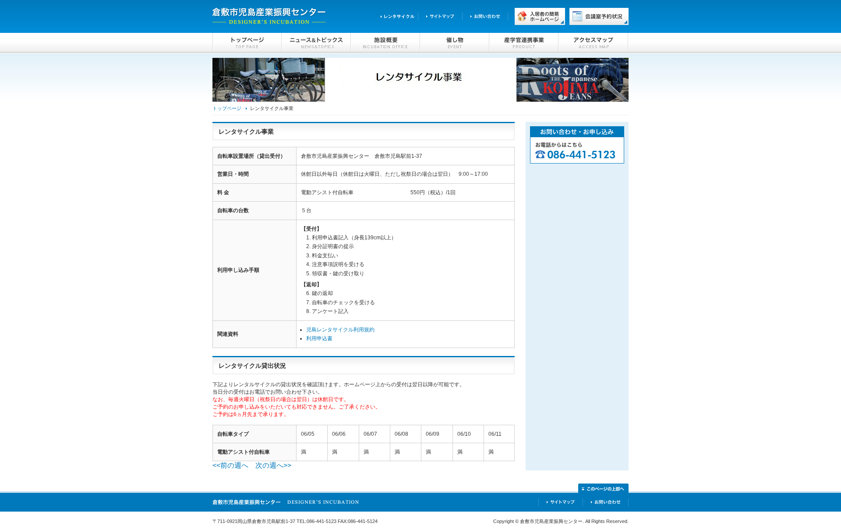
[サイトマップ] (440, 16)
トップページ (247, 43)
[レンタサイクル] (396, 16)
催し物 (454, 43)
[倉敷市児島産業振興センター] (285, 507)
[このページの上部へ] (603, 488)
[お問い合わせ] (485, 16)
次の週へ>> (273, 465)
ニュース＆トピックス (316, 43)
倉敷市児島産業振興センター (269, 16)
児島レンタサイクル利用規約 (340, 330)
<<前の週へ (230, 465)
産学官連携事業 (523, 43)
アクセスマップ (593, 43)
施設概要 (385, 43)
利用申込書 (319, 338)
